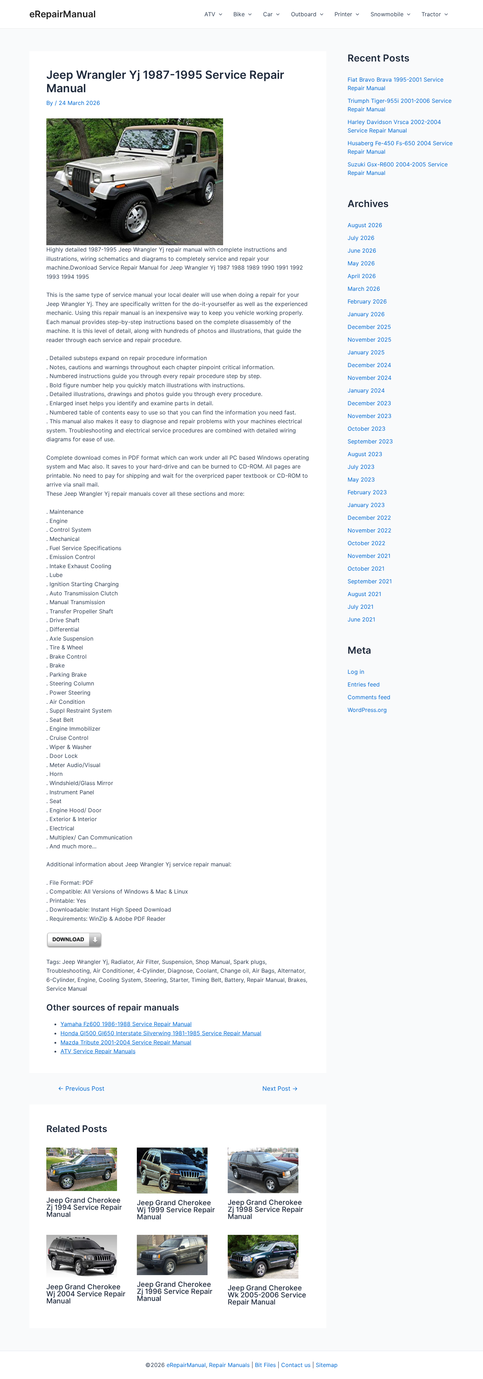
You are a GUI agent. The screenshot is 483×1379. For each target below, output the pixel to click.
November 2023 (369, 415)
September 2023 (370, 441)
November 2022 (369, 530)
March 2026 (364, 288)
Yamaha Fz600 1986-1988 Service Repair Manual (126, 1023)
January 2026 (366, 314)
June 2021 (361, 619)
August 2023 (365, 454)
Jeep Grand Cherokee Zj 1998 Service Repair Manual (265, 1209)
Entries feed (364, 684)
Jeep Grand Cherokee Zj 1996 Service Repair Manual (175, 1291)
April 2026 (362, 275)
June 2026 (362, 250)
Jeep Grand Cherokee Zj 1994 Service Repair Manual (84, 1207)
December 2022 (369, 517)
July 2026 (361, 237)
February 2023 (367, 492)
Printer (343, 14)
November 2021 (369, 555)
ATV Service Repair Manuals (97, 1051)
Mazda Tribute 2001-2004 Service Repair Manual (125, 1042)
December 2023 (369, 403)
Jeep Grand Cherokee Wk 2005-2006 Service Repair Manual (267, 1295)
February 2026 (367, 301)
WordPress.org (367, 709)
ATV (209, 14)
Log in (356, 671)
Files (270, 1364)
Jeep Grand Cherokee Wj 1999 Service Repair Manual (176, 1209)
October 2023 (366, 428)
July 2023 (361, 466)
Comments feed (369, 697)
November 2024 (369, 377)
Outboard (303, 14)
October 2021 (366, 568)
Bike (239, 14)
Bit (258, 1364)
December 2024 (369, 365)
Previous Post (81, 1088)
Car (268, 14)
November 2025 (369, 339)
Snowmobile (387, 14)
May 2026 (361, 263)
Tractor (431, 14)
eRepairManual (62, 13)
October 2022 (366, 543)
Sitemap (327, 1364)
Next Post (280, 1088)
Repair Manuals (229, 1364)
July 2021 (360, 606)
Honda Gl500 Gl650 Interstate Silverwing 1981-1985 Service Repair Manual (160, 1033)
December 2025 (369, 326)
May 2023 (361, 479)
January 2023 (366, 504)
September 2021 (370, 581)
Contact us (295, 1364)
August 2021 (364, 593)
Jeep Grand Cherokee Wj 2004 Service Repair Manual (86, 1294)
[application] (218, 14)
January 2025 (366, 352)
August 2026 (365, 225)
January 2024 (366, 390)
